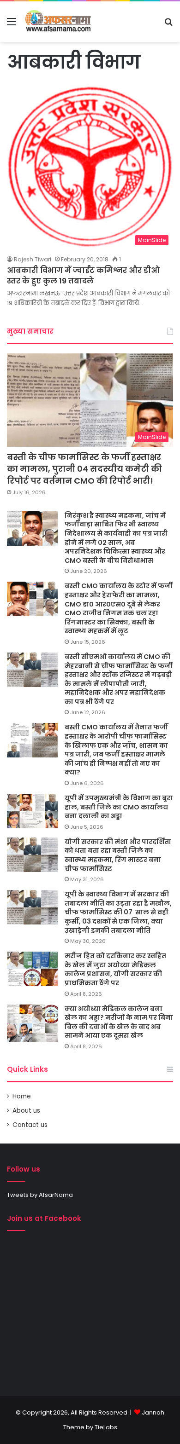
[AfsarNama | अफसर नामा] (59, 21)
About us (26, 1110)
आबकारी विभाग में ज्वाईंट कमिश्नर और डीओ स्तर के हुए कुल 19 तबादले (83, 275)
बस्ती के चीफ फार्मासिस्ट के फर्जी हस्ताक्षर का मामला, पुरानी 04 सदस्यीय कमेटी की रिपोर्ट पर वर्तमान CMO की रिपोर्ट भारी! (84, 468)
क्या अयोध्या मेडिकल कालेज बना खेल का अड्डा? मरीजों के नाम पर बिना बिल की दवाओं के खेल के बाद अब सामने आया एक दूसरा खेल (119, 1022)
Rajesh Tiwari (32, 259)
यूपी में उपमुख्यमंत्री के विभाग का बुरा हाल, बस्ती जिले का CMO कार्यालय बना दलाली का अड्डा (119, 806)
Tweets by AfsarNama (40, 1194)
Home (21, 1096)
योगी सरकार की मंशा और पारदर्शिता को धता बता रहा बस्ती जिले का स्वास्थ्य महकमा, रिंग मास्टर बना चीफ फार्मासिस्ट (118, 855)
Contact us (30, 1125)
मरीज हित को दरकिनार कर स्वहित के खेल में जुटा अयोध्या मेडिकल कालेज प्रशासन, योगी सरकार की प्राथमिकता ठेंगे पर (115, 969)
